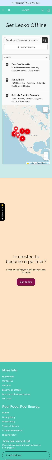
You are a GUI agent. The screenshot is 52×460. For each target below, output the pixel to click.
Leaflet (31, 163)
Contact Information (12, 430)
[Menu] (3, 10)
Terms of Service (10, 426)
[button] (14, 134)
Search (5, 412)
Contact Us (7, 381)
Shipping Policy (9, 435)
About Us (6, 385)
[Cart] (49, 10)
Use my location (28, 47)
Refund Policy (8, 421)
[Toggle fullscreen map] (45, 109)
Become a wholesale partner (16, 394)
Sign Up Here (26, 282)
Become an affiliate (11, 389)
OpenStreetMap (43, 163)
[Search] (9, 10)
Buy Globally (8, 376)
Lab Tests (6, 398)
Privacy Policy (8, 417)
